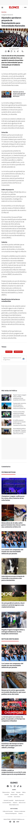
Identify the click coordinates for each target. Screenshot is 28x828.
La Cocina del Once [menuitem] (7, 802)
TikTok (18, 786)
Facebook (7, 786)
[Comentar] (21, 51)
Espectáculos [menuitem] (17, 796)
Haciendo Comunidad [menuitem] (8, 800)
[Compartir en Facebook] (8, 51)
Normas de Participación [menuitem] (11, 813)
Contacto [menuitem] (20, 813)
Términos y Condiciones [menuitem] (19, 811)
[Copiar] (11, 51)
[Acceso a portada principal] (14, 7)
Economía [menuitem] (10, 796)
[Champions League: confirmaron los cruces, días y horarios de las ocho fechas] (14, 486)
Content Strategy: (10, 822)
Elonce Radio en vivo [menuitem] (14, 804)
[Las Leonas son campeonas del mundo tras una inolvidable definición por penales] (14, 539)
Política (3, 12)
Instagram (14, 786)
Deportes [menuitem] (21, 794)
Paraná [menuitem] (12, 792)
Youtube (21, 786)
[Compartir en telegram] (17, 51)
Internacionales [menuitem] (14, 794)
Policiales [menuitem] (18, 792)
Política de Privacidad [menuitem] (8, 811)
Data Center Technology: (14, 822)
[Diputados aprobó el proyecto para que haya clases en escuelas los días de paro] (6, 94)
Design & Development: (18, 822)
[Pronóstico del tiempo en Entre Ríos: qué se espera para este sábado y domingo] (14, 733)
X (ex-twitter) (11, 786)
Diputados (9, 351)
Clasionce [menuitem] (15, 802)
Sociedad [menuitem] (6, 794)
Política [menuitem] (24, 792)
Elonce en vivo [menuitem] (22, 802)
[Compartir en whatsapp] (6, 51)
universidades (18, 351)
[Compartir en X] (14, 51)
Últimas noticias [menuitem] (6, 792)
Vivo (25, 7)
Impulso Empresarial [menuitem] (19, 800)
